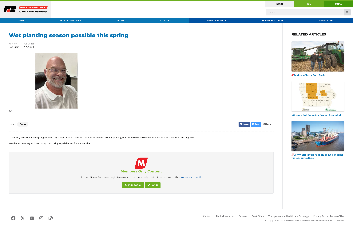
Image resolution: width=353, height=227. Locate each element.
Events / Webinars (70, 20)
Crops (23, 124)
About (120, 20)
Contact (165, 20)
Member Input (327, 20)
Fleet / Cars (258, 216)
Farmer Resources (272, 20)
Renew (338, 4)
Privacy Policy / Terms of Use (328, 216)
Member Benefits (216, 20)
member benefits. (192, 177)
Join (309, 4)
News (21, 20)
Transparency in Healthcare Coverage (288, 216)
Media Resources (225, 216)
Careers (243, 216)
